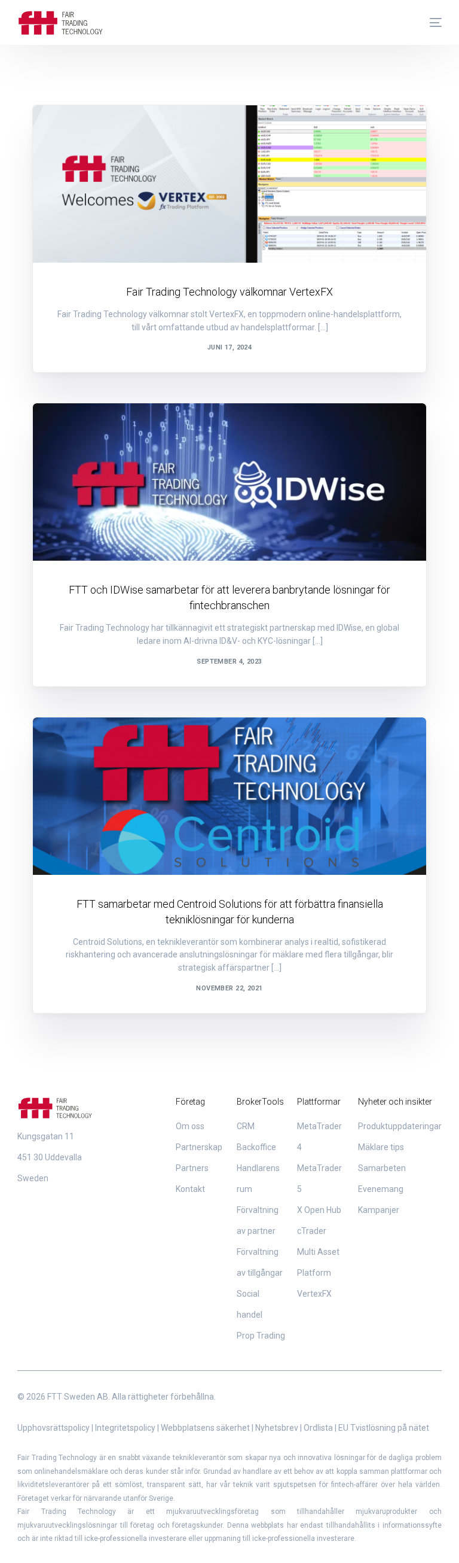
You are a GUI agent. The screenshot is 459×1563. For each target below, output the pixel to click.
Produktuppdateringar (400, 1126)
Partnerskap (199, 1147)
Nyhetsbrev (276, 1428)
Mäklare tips (381, 1147)
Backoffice (256, 1147)
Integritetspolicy (125, 1428)
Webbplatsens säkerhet (205, 1428)
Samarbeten (83, 130)
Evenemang (380, 1189)
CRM (246, 1126)
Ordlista (318, 1428)
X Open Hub (319, 1210)
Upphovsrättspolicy (53, 1428)
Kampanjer (378, 1210)
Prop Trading (261, 1335)
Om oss (190, 1126)
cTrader (311, 1231)
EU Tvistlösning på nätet (383, 1428)
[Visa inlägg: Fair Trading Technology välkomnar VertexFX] (229, 184)
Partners (192, 1168)
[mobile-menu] (430, 23)
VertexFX (314, 1294)
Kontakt (190, 1189)
